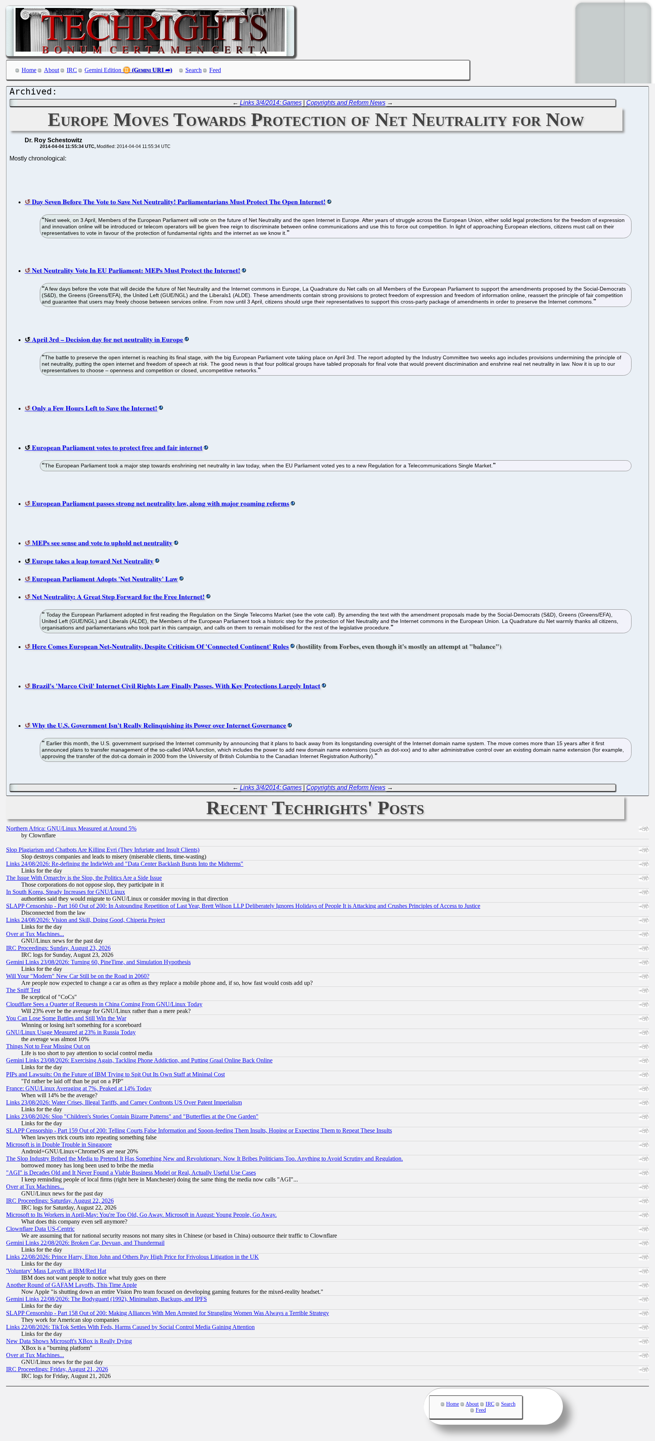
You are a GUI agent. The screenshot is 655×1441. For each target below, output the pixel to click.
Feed (215, 70)
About (51, 70)
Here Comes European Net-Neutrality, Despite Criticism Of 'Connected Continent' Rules (160, 646)
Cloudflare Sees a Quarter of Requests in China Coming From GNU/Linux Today (104, 1004)
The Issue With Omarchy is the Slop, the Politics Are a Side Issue (84, 878)
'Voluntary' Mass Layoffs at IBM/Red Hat (56, 1271)
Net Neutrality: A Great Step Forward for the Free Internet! (118, 596)
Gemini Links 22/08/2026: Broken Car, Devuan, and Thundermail (85, 1243)
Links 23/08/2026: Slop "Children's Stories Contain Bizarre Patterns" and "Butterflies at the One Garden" (132, 1116)
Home (29, 70)
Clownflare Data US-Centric (40, 1228)
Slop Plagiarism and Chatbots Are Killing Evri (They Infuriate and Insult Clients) (102, 849)
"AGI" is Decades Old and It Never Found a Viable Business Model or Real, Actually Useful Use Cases (131, 1172)
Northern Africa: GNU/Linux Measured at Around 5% (71, 828)
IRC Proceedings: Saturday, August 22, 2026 (60, 1200)
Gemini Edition (103, 70)
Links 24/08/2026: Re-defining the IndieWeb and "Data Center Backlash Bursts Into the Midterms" (124, 864)
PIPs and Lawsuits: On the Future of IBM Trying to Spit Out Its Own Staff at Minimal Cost (115, 1074)
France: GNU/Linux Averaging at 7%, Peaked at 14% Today (79, 1088)
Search (193, 70)
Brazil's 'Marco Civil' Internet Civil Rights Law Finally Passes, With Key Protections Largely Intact (176, 686)
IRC (72, 70)
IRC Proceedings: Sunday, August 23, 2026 (58, 948)
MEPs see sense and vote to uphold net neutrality (102, 542)
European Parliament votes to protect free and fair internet (117, 447)
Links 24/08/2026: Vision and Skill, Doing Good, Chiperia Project (85, 920)
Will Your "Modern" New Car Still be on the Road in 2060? (77, 976)
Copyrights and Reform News (345, 102)
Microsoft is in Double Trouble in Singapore (59, 1144)
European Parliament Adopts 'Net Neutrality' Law (105, 579)
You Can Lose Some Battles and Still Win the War (66, 1018)
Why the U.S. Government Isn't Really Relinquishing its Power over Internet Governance (159, 725)
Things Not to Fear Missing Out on (48, 1046)
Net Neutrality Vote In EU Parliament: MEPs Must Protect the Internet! (136, 270)
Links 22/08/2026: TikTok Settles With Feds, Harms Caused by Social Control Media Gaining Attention (130, 1327)
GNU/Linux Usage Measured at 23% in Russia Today (71, 1032)
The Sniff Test (23, 990)
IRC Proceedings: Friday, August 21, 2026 (57, 1369)
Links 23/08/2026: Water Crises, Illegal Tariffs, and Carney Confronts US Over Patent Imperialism (124, 1102)
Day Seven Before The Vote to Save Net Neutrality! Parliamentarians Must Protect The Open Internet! (179, 201)
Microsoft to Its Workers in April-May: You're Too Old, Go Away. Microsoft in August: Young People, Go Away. (141, 1214)
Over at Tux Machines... (35, 934)
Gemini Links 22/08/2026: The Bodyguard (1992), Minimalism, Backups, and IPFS (106, 1299)
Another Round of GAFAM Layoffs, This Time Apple (71, 1285)
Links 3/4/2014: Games (271, 102)
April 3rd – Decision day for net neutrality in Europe (107, 339)
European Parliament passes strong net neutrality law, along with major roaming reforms (160, 503)
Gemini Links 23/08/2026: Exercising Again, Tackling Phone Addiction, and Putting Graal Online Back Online (139, 1060)
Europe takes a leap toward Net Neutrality (93, 561)
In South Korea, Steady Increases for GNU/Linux (65, 892)
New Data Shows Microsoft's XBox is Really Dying (69, 1341)
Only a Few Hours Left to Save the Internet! (94, 408)
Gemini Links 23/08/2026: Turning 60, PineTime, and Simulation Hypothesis (98, 962)
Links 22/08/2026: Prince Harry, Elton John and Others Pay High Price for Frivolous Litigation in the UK (132, 1257)
